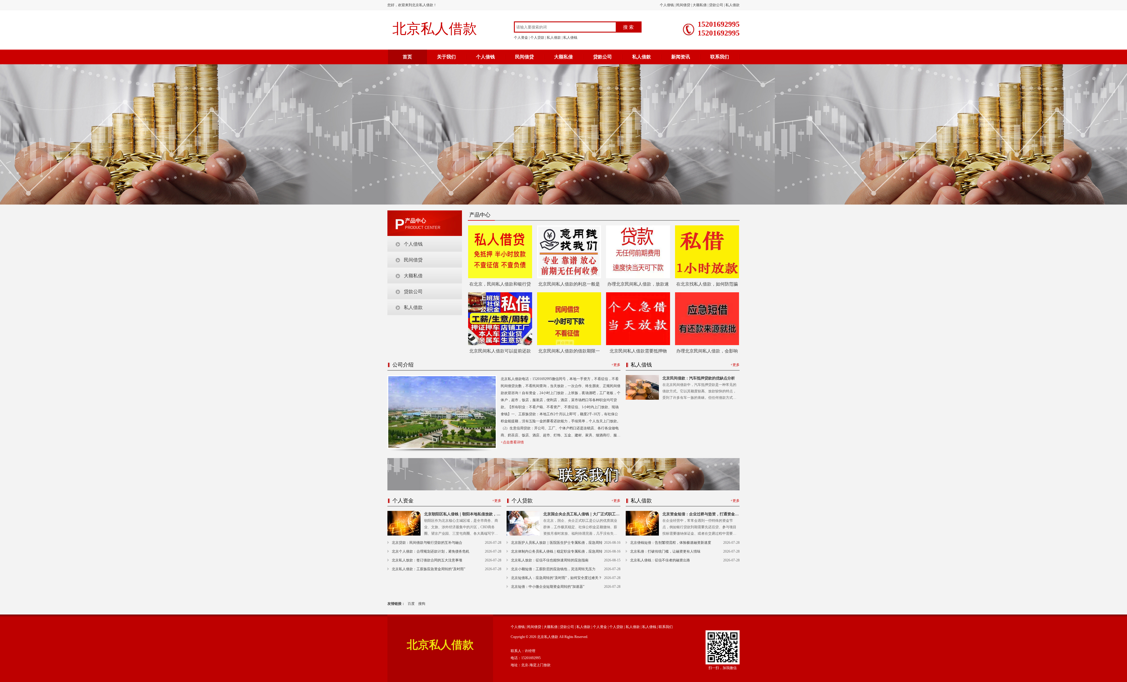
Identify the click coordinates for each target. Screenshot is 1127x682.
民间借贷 (683, 5)
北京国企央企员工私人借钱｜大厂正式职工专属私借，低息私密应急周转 (581, 514)
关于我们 (446, 56)
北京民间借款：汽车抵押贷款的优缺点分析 (698, 378)
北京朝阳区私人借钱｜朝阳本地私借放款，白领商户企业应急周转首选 (462, 514)
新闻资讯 (680, 56)
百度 (411, 604)
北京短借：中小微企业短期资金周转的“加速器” (547, 587)
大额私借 (700, 5)
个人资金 (521, 38)
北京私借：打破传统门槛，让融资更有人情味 (665, 551)
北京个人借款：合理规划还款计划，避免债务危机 (430, 551)
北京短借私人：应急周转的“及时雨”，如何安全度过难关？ (556, 578)
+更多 (615, 365)
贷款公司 (716, 5)
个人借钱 (667, 5)
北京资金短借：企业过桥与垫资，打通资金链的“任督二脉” (700, 514)
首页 (407, 56)
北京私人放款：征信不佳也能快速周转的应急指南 (549, 560)
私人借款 (733, 5)
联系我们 (719, 56)
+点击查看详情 (512, 442)
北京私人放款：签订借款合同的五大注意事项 (427, 560)
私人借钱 (570, 38)
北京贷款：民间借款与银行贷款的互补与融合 (427, 543)
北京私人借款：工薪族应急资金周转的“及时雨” (428, 569)
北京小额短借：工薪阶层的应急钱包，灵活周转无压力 (553, 569)
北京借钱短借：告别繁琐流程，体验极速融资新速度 (670, 543)
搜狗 (421, 604)
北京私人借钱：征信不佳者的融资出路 (660, 560)
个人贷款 (537, 38)
